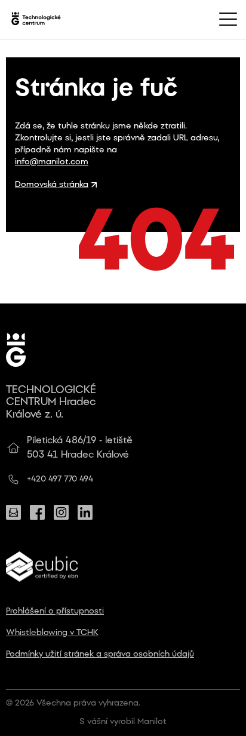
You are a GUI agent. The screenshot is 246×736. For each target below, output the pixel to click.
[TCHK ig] (61, 512)
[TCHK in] (85, 512)
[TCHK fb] (37, 512)
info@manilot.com (51, 162)
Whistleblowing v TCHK (52, 633)
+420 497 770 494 (60, 479)
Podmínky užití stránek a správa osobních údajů (100, 654)
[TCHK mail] (13, 512)
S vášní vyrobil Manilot (123, 722)
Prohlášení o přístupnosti (55, 611)
